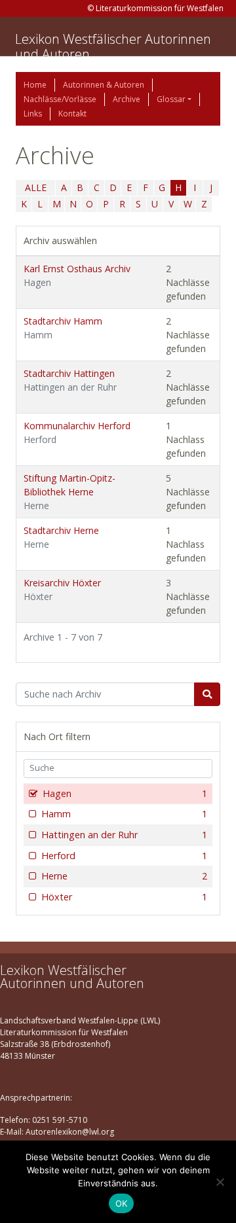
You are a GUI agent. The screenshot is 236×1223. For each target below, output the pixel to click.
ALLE (36, 187)
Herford (124, 855)
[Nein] (219, 1181)
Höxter (124, 897)
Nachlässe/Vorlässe (60, 99)
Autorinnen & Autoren (103, 84)
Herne (124, 876)
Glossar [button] (171, 99)
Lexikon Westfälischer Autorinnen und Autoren (113, 46)
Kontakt (72, 113)
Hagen (125, 793)
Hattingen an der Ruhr (124, 834)
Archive (126, 99)
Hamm (124, 813)
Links (33, 113)
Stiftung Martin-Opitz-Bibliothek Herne (69, 492)
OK (121, 1203)
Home (35, 84)
